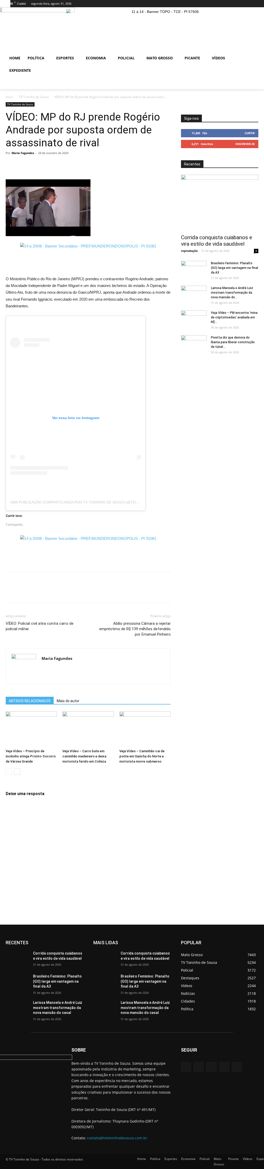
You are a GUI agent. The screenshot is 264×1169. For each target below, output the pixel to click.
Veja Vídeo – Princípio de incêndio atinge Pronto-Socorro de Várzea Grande (31, 756)
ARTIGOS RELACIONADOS (30, 701)
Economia (188, 1159)
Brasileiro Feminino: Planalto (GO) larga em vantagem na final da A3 (234, 267)
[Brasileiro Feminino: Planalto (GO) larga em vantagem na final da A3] (194, 270)
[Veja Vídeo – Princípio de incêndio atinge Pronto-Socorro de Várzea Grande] (31, 729)
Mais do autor (68, 701)
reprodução (189, 251)
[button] (252, 83)
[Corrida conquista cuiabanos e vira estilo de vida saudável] (219, 203)
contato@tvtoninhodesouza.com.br (117, 1137)
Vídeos (247, 1159)
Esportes (170, 1159)
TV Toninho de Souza (34, 97)
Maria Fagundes (23, 153)
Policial (205, 1159)
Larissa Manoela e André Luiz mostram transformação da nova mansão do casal (57, 1007)
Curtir (250, 133)
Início (9, 97)
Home (141, 1159)
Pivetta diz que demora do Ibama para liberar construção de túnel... (233, 342)
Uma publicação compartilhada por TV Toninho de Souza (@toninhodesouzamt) (90, 502)
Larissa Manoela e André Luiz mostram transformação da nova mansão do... (232, 292)
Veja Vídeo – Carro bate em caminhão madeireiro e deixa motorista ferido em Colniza (84, 756)
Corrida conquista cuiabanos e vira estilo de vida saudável (216, 240)
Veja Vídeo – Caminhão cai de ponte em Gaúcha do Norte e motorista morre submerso (141, 756)
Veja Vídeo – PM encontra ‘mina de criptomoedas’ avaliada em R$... (234, 317)
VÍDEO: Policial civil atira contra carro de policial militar (39, 626)
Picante (233, 1159)
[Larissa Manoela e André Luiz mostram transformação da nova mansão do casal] (194, 295)
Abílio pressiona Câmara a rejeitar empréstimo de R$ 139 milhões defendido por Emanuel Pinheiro (135, 629)
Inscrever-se (245, 144)
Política (155, 1159)
